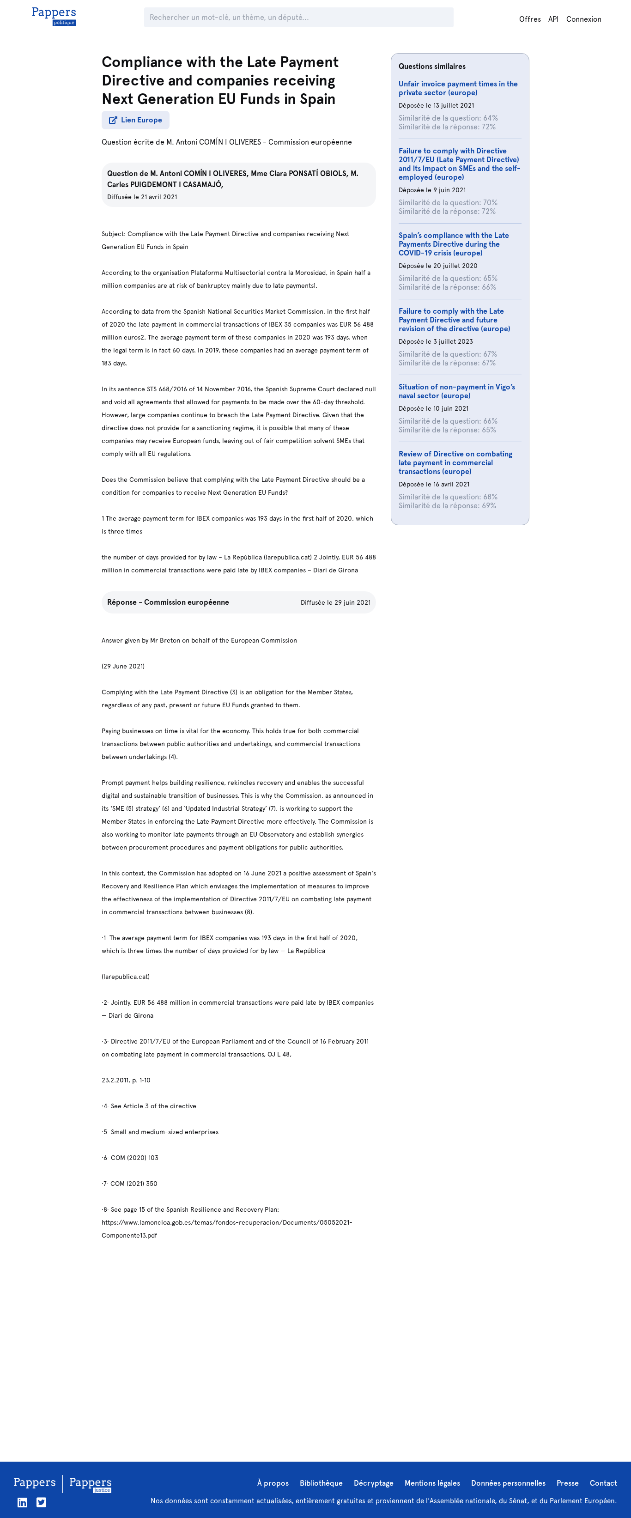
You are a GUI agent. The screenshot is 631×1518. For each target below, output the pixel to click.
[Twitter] (41, 1502)
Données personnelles (508, 1483)
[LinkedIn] (22, 1502)
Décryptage (374, 1483)
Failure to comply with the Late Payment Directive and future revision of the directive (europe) (454, 320)
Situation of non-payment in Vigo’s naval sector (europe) (457, 391)
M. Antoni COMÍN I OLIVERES (213, 142)
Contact (603, 1483)
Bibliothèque (321, 1483)
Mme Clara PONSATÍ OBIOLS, (301, 173)
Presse (568, 1483)
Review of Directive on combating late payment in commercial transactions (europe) (455, 462)
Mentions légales (432, 1483)
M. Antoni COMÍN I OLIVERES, (200, 173)
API (553, 19)
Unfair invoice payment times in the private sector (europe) (458, 88)
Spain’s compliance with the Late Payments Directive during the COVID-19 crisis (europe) (454, 244)
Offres (530, 19)
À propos (273, 1483)
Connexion (583, 19)
